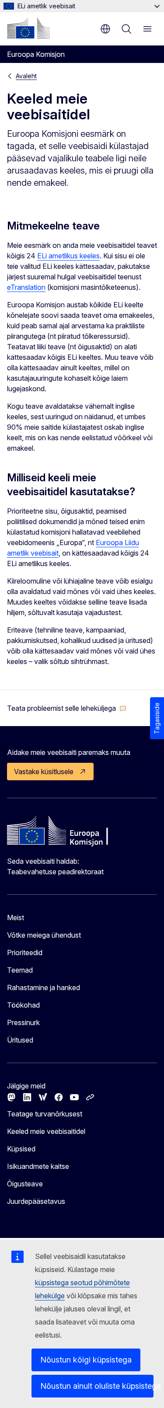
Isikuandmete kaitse (38, 1166)
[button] (66, 708)
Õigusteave (25, 1183)
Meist (15, 917)
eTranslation (26, 287)
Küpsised (21, 1148)
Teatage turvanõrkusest (44, 1113)
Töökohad (23, 1005)
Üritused (20, 1040)
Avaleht (26, 76)
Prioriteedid (24, 952)
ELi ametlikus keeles (68, 255)
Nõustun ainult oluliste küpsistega (97, 1386)
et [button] (105, 28)
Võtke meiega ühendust (44, 935)
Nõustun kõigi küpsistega (86, 1359)
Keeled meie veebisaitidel (46, 1131)
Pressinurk (23, 1022)
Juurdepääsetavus (36, 1201)
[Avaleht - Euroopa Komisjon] (28, 27)
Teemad (20, 970)
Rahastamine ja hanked (43, 987)
